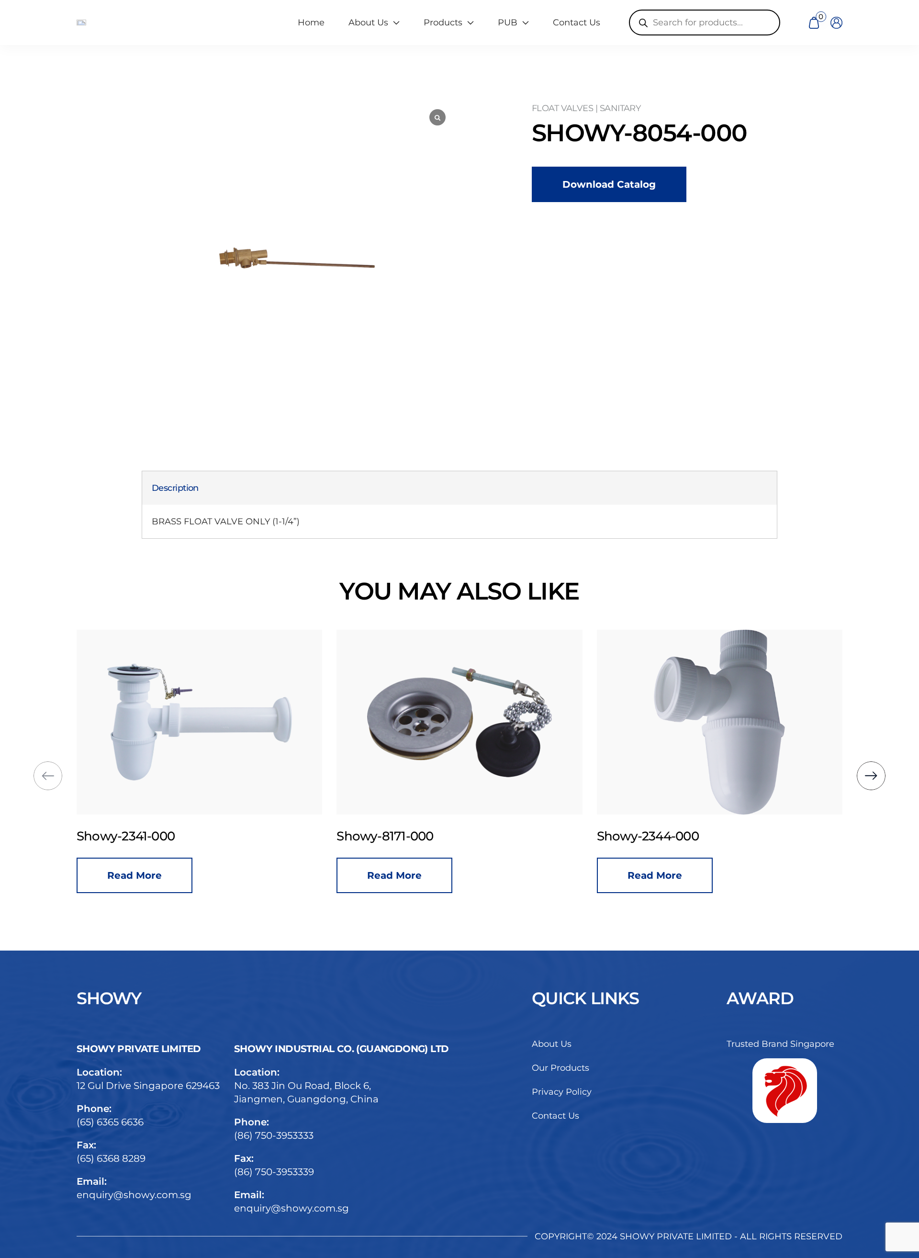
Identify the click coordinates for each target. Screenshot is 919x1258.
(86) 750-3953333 (274, 1135)
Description (175, 488)
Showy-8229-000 (674, 836)
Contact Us (576, 22)
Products (443, 22)
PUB (507, 22)
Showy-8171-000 (151, 836)
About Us (552, 1044)
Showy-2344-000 (415, 836)
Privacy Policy (562, 1092)
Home (311, 22)
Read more (161, 875)
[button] (48, 775)
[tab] (175, 488)
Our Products (560, 1068)
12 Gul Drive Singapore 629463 (148, 1085)
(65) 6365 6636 (110, 1122)
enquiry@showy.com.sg (134, 1195)
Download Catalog (609, 184)
